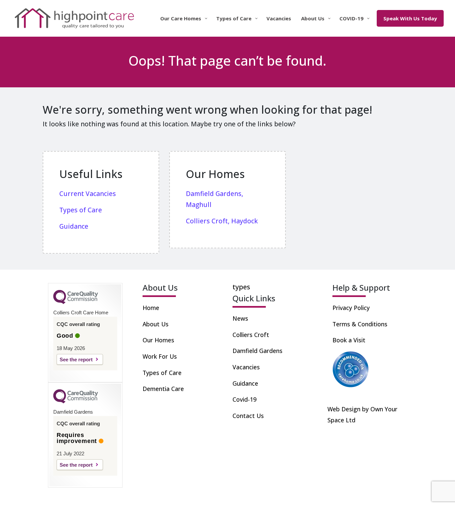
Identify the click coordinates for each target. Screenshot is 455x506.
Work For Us (160, 356)
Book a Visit (348, 340)
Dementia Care (163, 389)
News (240, 318)
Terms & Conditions (359, 324)
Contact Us (248, 416)
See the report (76, 359)
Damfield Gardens (257, 351)
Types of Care (162, 373)
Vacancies (246, 367)
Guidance (245, 383)
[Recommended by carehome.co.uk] (350, 368)
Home (151, 308)
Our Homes (158, 340)
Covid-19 (244, 399)
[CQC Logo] (75, 302)
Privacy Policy (351, 308)
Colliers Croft (250, 335)
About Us (156, 324)
